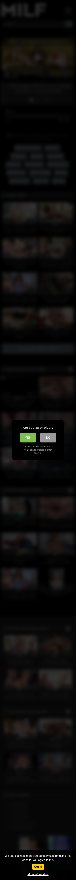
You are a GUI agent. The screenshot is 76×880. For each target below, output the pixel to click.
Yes (28, 437)
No (48, 437)
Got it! (38, 866)
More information (38, 874)
